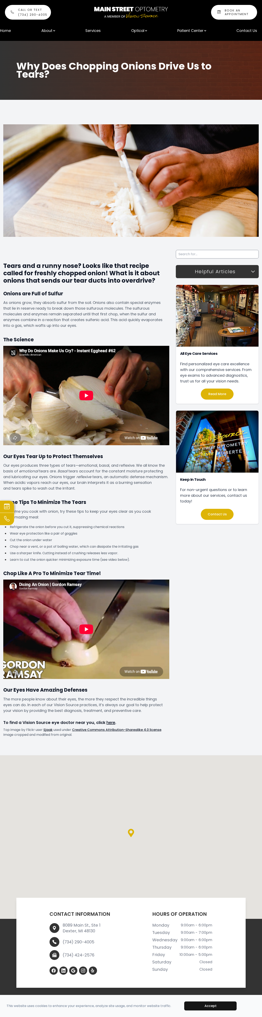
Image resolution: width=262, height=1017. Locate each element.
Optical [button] (137, 30)
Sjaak (48, 729)
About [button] (46, 30)
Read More (217, 394)
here (110, 722)
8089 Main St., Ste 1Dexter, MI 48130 (82, 928)
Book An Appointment (237, 12)
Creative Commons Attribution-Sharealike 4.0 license (116, 729)
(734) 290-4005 (78, 942)
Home (5, 30)
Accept (210, 1006)
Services (93, 30)
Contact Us (246, 30)
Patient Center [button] (190, 30)
